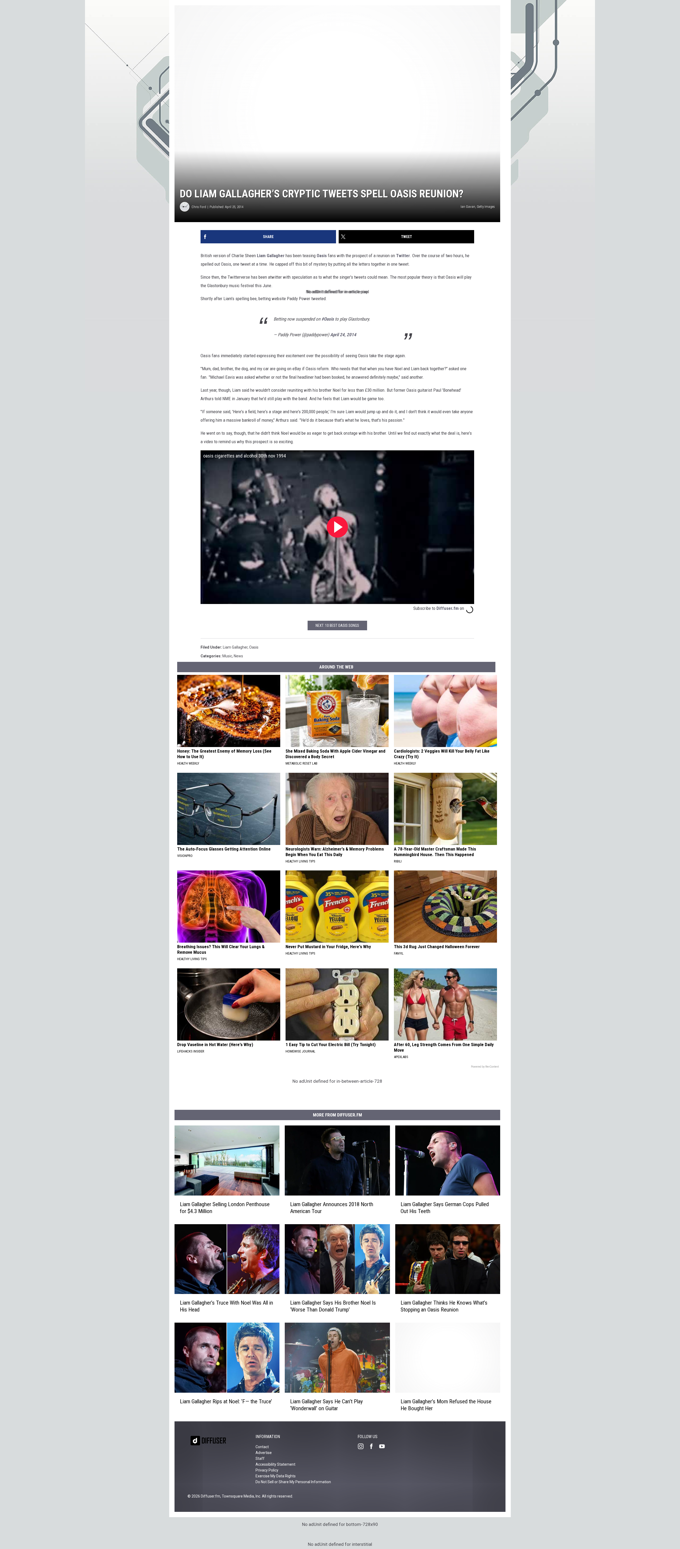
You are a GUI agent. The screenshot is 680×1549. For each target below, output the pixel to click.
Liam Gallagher (270, 255)
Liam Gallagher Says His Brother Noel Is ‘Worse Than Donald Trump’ (333, 1306)
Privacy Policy (267, 1470)
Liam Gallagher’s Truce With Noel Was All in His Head (226, 1306)
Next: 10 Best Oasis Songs (337, 625)
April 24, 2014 (343, 334)
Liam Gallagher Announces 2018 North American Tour (331, 1207)
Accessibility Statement (275, 1464)
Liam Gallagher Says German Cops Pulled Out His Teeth (445, 1207)
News (238, 656)
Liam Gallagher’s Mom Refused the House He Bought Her (446, 1405)
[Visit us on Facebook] (373, 1446)
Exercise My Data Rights (276, 1476)
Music (227, 656)
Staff (260, 1458)
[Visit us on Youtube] (384, 1446)
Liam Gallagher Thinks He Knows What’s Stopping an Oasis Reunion (444, 1306)
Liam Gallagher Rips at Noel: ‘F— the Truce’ (226, 1401)
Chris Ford (199, 207)
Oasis (322, 255)
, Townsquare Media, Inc (240, 1496)
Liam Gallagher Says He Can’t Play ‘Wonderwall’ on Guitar (326, 1405)
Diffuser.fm (447, 608)
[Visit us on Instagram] (363, 1446)
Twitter (403, 255)
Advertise (264, 1453)
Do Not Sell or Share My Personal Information (293, 1482)
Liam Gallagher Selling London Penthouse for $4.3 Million (225, 1207)
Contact (262, 1447)
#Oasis (327, 319)
